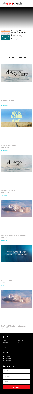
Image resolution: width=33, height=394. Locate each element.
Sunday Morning (17, 39)
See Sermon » (4, 105)
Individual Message (21, 32)
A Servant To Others (8, 100)
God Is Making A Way (8, 145)
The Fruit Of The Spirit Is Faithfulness (14, 236)
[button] (29, 3)
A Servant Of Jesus (8, 191)
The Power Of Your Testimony (12, 281)
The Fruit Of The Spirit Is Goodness (13, 326)
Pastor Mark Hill (17, 37)
